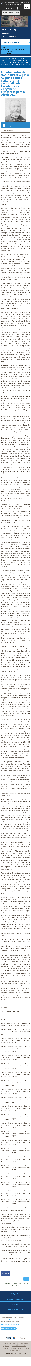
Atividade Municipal (12, 58)
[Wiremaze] (22, 1337)
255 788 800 (6, 1319)
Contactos (5, 33)
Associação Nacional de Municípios (13, 1348)
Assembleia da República (19, 1346)
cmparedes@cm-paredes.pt (11, 1324)
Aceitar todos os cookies (11, 13)
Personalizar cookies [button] (9, 8)
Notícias (22, 58)
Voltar (26, 1279)
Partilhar (6, 1273)
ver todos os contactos (8, 1329)
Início (2, 58)
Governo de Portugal (10, 1344)
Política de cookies (23, 4)
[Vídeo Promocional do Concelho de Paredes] (14, 20)
